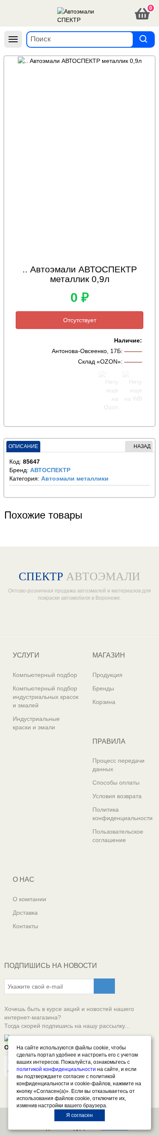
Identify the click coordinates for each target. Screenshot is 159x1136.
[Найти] (143, 39)
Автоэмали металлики (75, 478)
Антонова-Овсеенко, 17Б (86, 351)
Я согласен (79, 1115)
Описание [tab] (23, 446)
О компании (29, 899)
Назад (142, 446)
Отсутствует (79, 320)
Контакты (25, 926)
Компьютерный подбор (45, 674)
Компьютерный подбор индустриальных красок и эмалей (45, 697)
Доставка (25, 912)
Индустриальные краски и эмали (36, 723)
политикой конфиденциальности (56, 1069)
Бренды (103, 688)
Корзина (103, 701)
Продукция (107, 674)
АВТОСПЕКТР (50, 470)
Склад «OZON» (99, 361)
